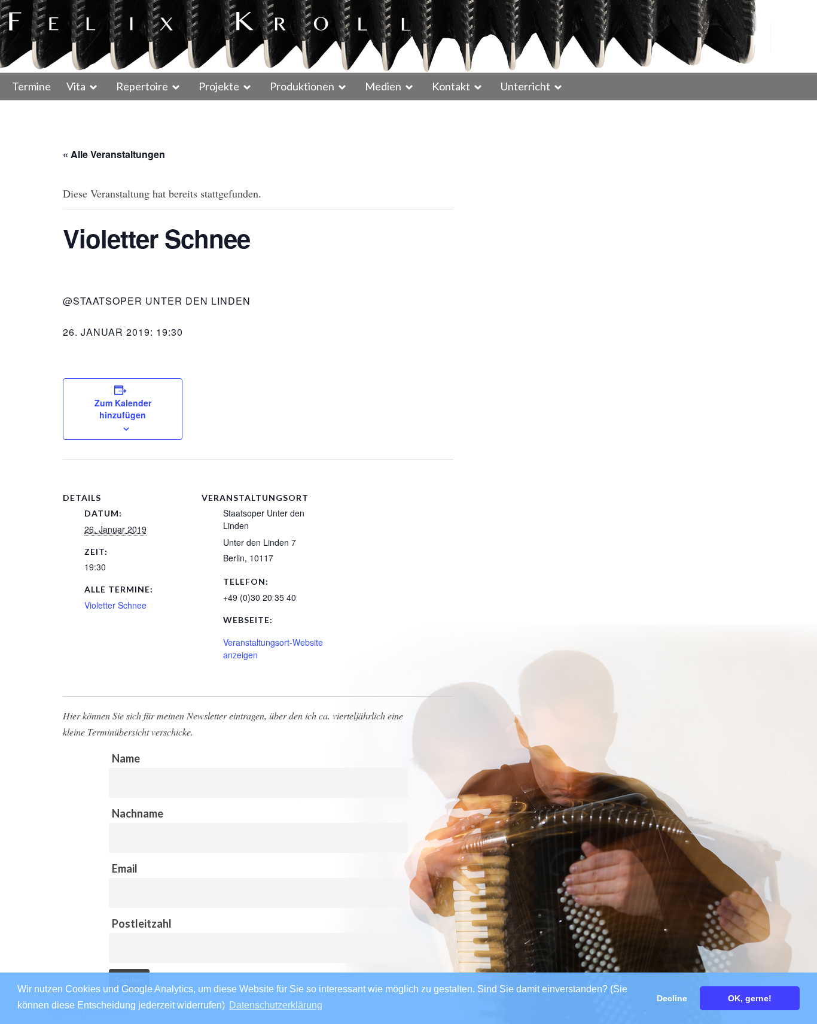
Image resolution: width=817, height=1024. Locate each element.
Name (126, 758)
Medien (383, 86)
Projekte (219, 86)
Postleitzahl (142, 923)
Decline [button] (672, 998)
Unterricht (525, 86)
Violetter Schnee (115, 605)
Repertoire (142, 86)
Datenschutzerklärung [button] (275, 1005)
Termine (31, 86)
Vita (76, 86)
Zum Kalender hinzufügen (122, 409)
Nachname (137, 813)
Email (125, 868)
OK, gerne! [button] (750, 998)
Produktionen (302, 86)
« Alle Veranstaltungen (114, 154)
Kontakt (451, 86)
